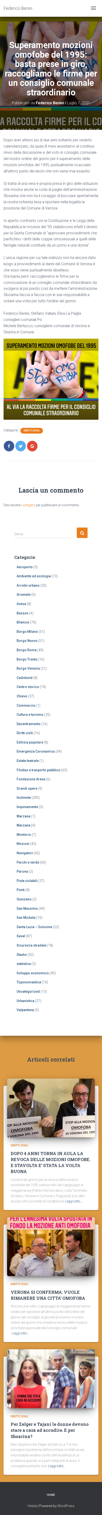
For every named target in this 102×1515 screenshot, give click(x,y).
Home (51, 1495)
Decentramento (29, 724)
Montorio (24, 835)
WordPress (65, 1506)
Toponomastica (29, 982)
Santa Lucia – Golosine (34, 927)
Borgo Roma (27, 650)
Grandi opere (27, 788)
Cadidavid (24, 678)
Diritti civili (32, 430)
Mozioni (23, 844)
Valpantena (25, 1010)
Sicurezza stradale (31, 945)
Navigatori (25, 853)
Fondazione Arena (31, 779)
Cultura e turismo (30, 714)
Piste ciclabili (27, 881)
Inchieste (24, 797)
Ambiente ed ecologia (34, 576)
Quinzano (24, 899)
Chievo (22, 696)
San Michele (26, 918)
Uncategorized (28, 991)
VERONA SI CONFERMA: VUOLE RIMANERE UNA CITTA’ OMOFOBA (48, 1295)
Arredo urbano (28, 585)
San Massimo (27, 908)
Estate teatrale (28, 761)
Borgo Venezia (28, 668)
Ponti (21, 890)
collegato (28, 505)
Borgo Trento (27, 659)
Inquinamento (27, 807)
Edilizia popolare (30, 742)
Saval (21, 936)
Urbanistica (25, 1001)
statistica (24, 964)
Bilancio (23, 622)
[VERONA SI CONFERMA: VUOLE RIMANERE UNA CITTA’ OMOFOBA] (51, 1246)
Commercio (26, 705)
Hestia (32, 1506)
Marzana (23, 816)
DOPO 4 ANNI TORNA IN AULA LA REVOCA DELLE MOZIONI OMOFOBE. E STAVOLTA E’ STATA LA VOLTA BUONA (50, 1162)
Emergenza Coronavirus (36, 751)
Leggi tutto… (74, 1201)
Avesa (21, 604)
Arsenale (24, 594)
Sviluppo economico (33, 973)
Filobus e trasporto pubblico (38, 770)
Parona (22, 871)
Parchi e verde (28, 862)
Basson (22, 613)
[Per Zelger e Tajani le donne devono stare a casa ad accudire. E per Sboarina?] (51, 1378)
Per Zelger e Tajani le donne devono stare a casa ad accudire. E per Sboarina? (50, 1430)
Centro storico (28, 687)
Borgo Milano (27, 632)
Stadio (22, 955)
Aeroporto (25, 567)
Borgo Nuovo (27, 641)
